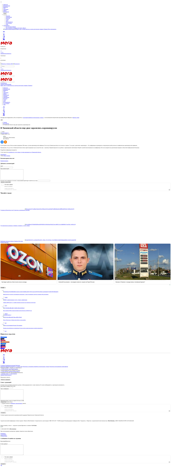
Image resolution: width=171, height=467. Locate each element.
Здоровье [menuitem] (8, 15)
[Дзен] (4, 33)
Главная (5, 122)
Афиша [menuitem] (4, 10)
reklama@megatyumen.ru (6, 375)
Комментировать (4, 160)
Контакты (17, 365)
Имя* (2, 166)
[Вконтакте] (4, 31)
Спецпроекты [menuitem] (6, 25)
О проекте (3, 365)
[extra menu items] (5, 13)
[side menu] (1, 2)
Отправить (3, 412)
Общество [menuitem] (5, 4)
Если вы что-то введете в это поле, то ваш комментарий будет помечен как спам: (19, 180)
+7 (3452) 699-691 (5, 369)
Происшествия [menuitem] (6, 5)
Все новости (6, 123)
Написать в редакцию (5, 379)
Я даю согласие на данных (14, 403)
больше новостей (4, 242)
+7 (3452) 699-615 (13, 373)
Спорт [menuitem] (7, 19)
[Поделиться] (1, 465)
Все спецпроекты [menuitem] (52, 29)
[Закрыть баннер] (1, 1)
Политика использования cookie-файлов (59, 366)
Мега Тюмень (7, 155)
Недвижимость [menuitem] (9, 22)
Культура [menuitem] (8, 18)
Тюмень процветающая (6, 84)
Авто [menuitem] (7, 20)
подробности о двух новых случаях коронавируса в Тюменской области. (24, 152)
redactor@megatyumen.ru (14, 371)
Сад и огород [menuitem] (9, 23)
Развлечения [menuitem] (6, 11)
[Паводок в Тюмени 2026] (7, 63)
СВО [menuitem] (7, 24)
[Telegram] (4, 36)
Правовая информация (6, 366)
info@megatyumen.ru (13, 369)
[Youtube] (4, 39)
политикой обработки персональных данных (33, 117)
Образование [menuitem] (9, 17)
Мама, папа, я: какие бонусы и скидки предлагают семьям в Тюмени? (16, 85)
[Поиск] (1, 65)
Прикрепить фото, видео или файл (12, 400)
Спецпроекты (4, 83)
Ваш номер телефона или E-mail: (8, 386)
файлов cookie (76, 117)
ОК (1, 119)
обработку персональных (16, 403)
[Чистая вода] (16, 63)
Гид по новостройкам (11, 26)
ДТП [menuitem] (4, 8)
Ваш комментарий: (5, 168)
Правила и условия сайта (17, 366)
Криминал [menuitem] (5, 7)
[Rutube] (4, 38)
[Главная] (16, 44)
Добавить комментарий (5, 182)
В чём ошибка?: (4, 443)
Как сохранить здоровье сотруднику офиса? (16, 28)
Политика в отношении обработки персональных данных (36, 366)
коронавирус (3, 154)
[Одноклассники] (4, 35)
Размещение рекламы (10, 365)
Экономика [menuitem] (5, 9)
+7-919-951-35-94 (4, 373)
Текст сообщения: (5, 388)
